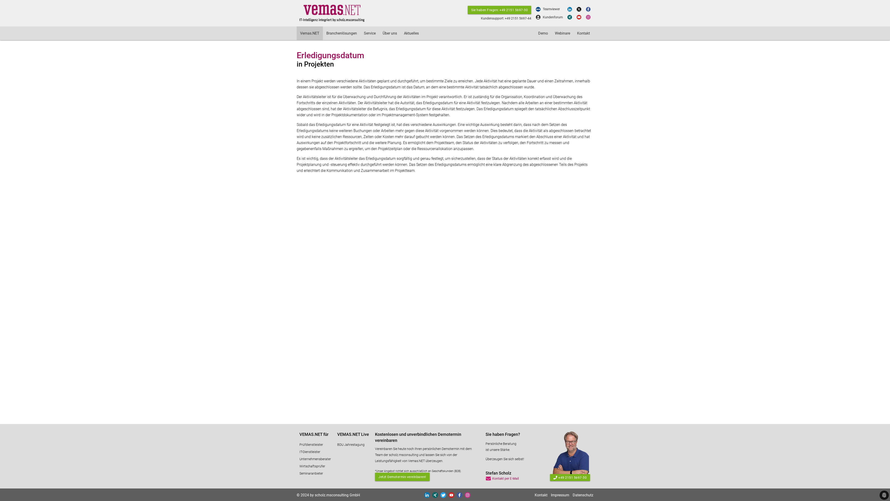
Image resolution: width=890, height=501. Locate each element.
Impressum (560, 495)
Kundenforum (553, 17)
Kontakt (583, 33)
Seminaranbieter (311, 473)
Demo (543, 33)
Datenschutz (583, 495)
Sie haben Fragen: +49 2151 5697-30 (499, 10)
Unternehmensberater (315, 459)
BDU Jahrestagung (351, 444)
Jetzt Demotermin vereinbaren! (402, 477)
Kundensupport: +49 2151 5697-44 (506, 18)
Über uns (390, 33)
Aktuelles (411, 33)
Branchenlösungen (341, 33)
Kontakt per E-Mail (505, 478)
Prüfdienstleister (311, 444)
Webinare (562, 33)
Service (370, 33)
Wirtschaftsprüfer (312, 466)
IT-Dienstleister (309, 452)
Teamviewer (551, 9)
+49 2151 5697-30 (572, 477)
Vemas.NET (309, 33)
